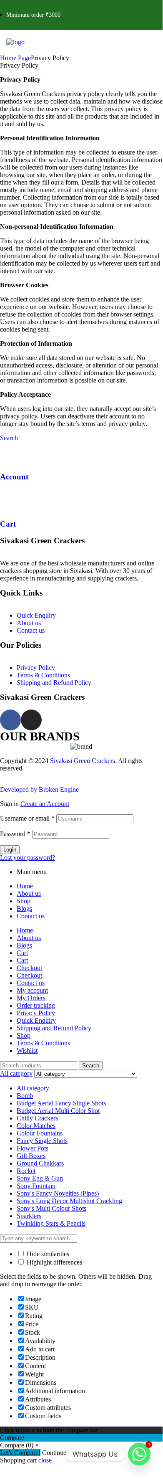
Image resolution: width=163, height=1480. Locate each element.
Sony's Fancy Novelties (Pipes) (58, 1193)
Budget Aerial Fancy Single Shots (61, 1103)
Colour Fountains (40, 1133)
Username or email (27, 818)
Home (25, 886)
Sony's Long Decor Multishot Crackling (69, 1200)
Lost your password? (27, 857)
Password (15, 833)
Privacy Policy (36, 667)
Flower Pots (32, 1148)
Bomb (25, 1095)
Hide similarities (47, 1253)
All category (33, 1088)
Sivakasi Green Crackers (82, 760)
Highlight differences (53, 1262)
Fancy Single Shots (42, 1140)
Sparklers (29, 1215)
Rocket (26, 1170)
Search (90, 1065)
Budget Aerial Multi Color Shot (58, 1110)
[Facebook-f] (10, 720)
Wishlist (27, 1050)
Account (14, 476)
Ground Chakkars (40, 1163)
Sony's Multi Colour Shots (51, 1208)
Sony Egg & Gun (40, 1178)
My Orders (31, 997)
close (45, 1460)
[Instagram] (31, 720)
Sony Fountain (36, 1185)
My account (32, 990)
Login (9, 849)
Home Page (15, 57)
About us (29, 622)
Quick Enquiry (36, 615)
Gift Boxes (31, 1155)
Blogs (24, 908)
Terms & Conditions (43, 675)
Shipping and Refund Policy (54, 682)
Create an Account (44, 803)
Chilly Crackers (37, 1118)
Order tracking (36, 1005)
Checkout (29, 967)
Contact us (31, 630)
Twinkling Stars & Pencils (51, 1223)
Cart (8, 524)
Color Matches (36, 1125)
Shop (23, 901)
